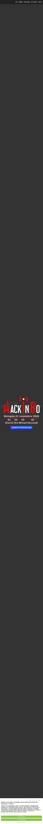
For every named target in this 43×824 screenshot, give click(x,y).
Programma (21, 2)
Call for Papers (34, 2)
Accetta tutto (21, 816)
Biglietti (40, 2)
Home (16, 2)
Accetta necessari (21, 819)
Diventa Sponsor (27, 2)
